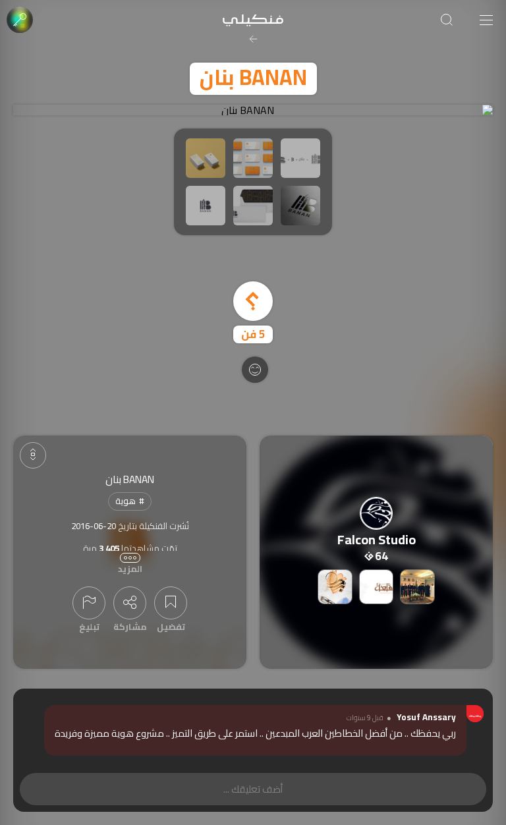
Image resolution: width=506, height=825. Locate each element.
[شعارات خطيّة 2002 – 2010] (376, 586)
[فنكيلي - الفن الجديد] (253, 20)
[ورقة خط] (335, 586)
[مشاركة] (129, 602)
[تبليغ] (88, 602)
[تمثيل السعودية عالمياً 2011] (417, 586)
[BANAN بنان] (253, 110)
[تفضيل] (170, 602)
